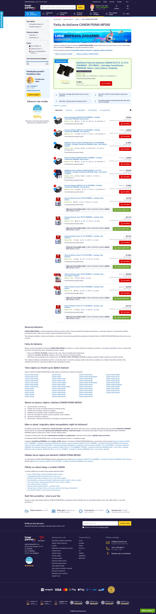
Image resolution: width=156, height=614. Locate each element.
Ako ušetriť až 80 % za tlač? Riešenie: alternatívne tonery (112, 94)
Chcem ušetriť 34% (123, 229)
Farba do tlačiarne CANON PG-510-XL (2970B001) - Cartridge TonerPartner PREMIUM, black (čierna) (83, 158)
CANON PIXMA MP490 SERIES (88, 383)
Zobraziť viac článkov (60, 105)
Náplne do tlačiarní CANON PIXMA (87, 54)
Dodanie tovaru (97, 1)
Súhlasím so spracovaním (96, 527)
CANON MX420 (56, 377)
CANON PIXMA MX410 (113, 390)
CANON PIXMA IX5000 (58, 385)
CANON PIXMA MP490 (85, 385)
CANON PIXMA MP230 (58, 388)
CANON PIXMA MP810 (85, 392)
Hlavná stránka (57, 19)
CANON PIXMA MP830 (85, 394)
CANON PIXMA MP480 (85, 381)
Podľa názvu (69, 110)
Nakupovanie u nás (59, 537)
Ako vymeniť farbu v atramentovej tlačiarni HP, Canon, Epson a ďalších (48, 482)
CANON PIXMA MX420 (113, 392)
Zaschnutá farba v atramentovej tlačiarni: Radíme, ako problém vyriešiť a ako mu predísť (54, 480)
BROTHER (82, 558)
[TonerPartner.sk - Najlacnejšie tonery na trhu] (30, 7)
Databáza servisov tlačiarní (60, 573)
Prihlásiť (116, 8)
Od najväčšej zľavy (105, 110)
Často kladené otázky (58, 566)
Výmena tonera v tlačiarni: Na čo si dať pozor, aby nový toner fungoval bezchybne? (52, 488)
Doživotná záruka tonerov (59, 561)
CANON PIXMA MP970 (85, 396)
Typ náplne (31, 21)
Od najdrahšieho (92, 110)
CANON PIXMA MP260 (58, 396)
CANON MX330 (29, 390)
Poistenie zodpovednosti (59, 563)
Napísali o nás (56, 576)
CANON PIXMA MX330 (113, 381)
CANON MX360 (29, 396)
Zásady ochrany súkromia (59, 543)
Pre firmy (112, 1)
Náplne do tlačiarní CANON (63, 54)
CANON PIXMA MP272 (31, 377)
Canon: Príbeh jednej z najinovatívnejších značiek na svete (44, 474)
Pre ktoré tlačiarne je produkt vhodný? (85, 78)
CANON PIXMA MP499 (31, 385)
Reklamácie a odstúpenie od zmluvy (62, 548)
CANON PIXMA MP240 (58, 392)
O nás (80, 540)
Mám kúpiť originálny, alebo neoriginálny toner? (73, 101)
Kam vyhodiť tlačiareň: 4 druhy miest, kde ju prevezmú (43, 490)
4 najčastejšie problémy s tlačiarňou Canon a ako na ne (44, 476)
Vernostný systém (57, 558)
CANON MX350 (29, 394)
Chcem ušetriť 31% (123, 210)
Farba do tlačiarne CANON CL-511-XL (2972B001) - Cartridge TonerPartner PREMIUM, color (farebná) (83, 186)
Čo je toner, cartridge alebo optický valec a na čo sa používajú (73, 94)
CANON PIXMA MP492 (31, 381)
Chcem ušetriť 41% (123, 248)
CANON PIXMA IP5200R (59, 383)
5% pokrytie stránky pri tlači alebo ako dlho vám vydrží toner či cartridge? (114, 101)
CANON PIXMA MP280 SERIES (88, 377)
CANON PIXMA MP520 (31, 387)
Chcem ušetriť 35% (123, 298)
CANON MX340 (29, 392)
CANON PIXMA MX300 (113, 375)
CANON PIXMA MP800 (85, 390)
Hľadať (80, 7)
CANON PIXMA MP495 (31, 383)
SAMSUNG (82, 556)
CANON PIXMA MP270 (85, 375)
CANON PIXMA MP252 (31, 375)
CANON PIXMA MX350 (113, 387)
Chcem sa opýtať (33, 95)
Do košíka (107, 83)
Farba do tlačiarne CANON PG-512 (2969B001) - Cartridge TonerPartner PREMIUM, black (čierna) (82, 118)
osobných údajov (103, 527)
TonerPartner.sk (84, 537)
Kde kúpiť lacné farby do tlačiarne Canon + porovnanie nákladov (46, 478)
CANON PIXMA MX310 (113, 377)
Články (105, 1)
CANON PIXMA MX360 (113, 388)
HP (80, 551)
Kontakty (119, 1)
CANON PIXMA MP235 (58, 390)
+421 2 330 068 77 (102, 7)
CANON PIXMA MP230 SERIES (61, 387)
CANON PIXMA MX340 (113, 383)
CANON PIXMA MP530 (85, 388)
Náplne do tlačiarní (68, 19)
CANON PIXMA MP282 (31, 379)
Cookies (54, 545)
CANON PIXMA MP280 (85, 379)
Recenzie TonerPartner (58, 571)
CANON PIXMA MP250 (58, 394)
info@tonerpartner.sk (33, 90)
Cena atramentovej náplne (36, 59)
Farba (29, 43)
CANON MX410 (56, 375)
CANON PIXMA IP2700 (58, 379)
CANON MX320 (29, 388)
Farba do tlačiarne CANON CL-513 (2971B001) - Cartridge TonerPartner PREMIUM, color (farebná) (82, 130)
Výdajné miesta (56, 553)
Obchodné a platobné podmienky (62, 540)
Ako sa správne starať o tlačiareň (37, 484)
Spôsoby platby (56, 556)
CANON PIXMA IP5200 (58, 381)
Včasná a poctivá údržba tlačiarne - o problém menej (43, 486)
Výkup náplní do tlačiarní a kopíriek (62, 568)
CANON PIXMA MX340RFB (114, 385)
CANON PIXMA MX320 (113, 379)
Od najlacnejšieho (80, 110)
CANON (77, 19)
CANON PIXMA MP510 (85, 387)
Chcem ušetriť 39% (123, 267)
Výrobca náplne (32, 32)
